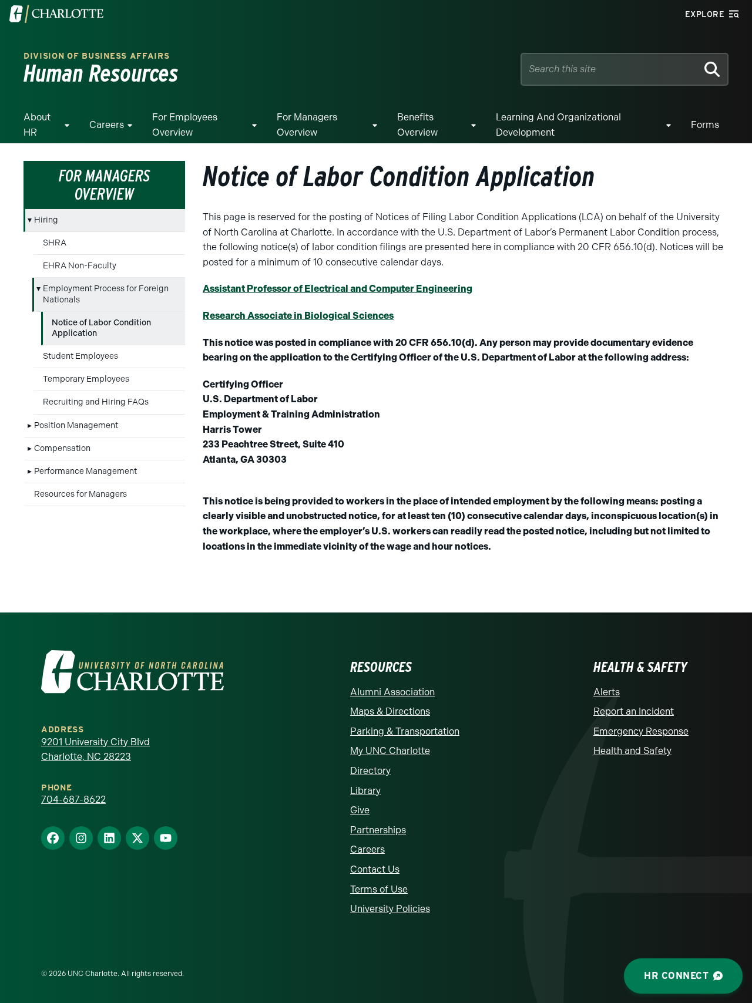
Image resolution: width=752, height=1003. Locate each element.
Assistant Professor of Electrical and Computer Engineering (337, 288)
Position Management (76, 425)
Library (365, 790)
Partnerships (378, 830)
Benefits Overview (417, 125)
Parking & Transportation (404, 731)
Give (360, 810)
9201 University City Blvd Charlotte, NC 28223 (95, 749)
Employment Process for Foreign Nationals (106, 294)
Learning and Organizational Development (558, 125)
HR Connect (676, 975)
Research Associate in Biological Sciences (298, 315)
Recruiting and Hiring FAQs (96, 402)
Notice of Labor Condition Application (101, 328)
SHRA (54, 243)
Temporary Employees (86, 379)
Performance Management (85, 471)
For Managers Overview (307, 125)
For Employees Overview (184, 125)
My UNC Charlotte (390, 750)
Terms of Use (379, 889)
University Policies (390, 908)
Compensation (62, 448)
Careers (106, 124)
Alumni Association (392, 692)
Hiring (46, 220)
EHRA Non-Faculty (79, 266)
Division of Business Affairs (97, 56)
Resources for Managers (80, 494)
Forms (705, 124)
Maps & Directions (390, 711)
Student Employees (80, 356)
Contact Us (375, 869)
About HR (37, 125)
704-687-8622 (73, 799)
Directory (370, 770)
